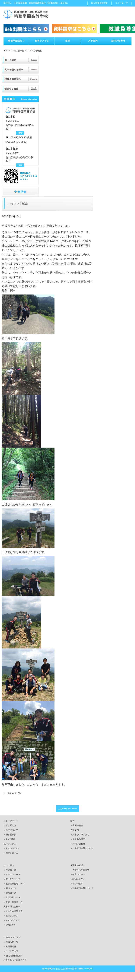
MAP (20, 133)
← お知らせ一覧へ (13, 793)
